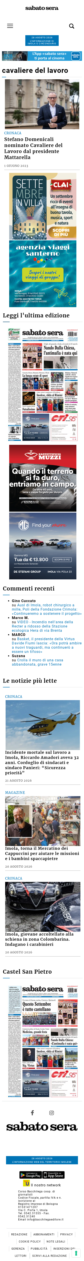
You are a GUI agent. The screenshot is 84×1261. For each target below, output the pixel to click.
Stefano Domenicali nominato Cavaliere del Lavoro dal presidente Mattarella (33, 148)
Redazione (19, 1234)
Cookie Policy (30, 1241)
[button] (65, 23)
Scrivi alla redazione (49, 1255)
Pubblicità (39, 1248)
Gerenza (18, 1248)
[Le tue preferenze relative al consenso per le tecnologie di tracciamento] (76, 1253)
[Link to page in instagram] (51, 1112)
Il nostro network (45, 1185)
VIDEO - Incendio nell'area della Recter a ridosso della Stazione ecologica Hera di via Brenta (42, 626)
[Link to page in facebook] (32, 1112)
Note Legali (56, 1241)
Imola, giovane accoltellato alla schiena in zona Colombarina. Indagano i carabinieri (39, 939)
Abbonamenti (44, 1234)
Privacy (66, 1234)
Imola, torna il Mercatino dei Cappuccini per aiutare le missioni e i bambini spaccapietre (42, 853)
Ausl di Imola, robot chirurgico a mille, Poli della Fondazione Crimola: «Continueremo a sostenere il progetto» (47, 609)
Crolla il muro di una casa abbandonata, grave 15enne (37, 662)
